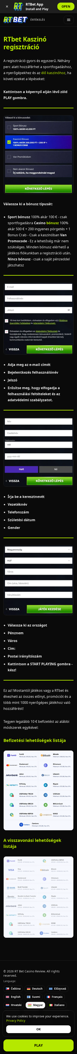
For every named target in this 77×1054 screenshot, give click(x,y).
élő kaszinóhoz (53, 72)
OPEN (66, 6)
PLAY (38, 1045)
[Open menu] (69, 20)
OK (38, 1029)
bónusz (52, 223)
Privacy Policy (15, 1020)
